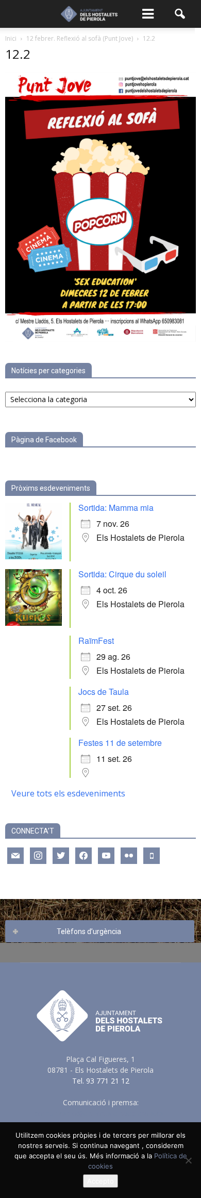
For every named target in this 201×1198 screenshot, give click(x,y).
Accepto (100, 1181)
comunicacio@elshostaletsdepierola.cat (100, 1113)
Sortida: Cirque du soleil (122, 574)
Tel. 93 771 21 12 (100, 1081)
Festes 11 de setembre (120, 742)
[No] (188, 1160)
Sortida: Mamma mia (116, 507)
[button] (180, 14)
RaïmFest (96, 640)
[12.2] (100, 339)
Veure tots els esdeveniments (68, 793)
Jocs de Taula (103, 691)
